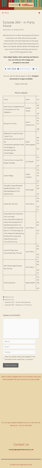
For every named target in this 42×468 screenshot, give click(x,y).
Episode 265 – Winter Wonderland (17, 302)
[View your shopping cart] (39, 13)
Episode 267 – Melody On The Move (18, 305)
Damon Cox (9, 297)
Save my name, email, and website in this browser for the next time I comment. (20, 358)
